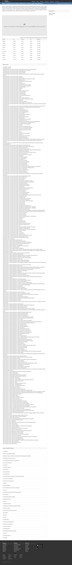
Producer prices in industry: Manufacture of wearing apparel (13, 365)
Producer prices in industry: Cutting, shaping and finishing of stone (14, 241)
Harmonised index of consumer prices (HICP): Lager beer (13, 134)
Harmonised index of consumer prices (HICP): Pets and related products (15, 193)
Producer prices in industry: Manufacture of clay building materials (14, 279)
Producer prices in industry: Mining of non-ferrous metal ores (13, 397)
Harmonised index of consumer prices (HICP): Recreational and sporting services (17, 205)
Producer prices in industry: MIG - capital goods (11, 377)
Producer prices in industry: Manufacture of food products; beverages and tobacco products (18, 297)
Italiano (9, 556)
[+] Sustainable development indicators (9, 530)
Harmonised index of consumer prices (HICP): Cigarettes (13, 88)
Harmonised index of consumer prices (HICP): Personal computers (14, 190)
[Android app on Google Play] (40, 548)
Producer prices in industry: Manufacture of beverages (12, 271)
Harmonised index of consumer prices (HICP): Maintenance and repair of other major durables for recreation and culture (23, 139)
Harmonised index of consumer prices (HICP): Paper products (13, 186)
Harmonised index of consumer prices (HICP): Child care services (14, 87)
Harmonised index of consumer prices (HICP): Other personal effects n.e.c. (16, 172)
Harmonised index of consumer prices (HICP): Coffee (12, 96)
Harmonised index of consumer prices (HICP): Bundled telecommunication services (17, 81)
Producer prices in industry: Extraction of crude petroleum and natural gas (15, 245)
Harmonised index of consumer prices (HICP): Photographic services (15, 196)
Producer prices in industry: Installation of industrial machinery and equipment (16, 252)
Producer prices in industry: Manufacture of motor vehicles (13, 319)
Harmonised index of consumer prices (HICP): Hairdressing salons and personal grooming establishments (21, 121)
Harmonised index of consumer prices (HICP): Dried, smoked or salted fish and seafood (18, 98)
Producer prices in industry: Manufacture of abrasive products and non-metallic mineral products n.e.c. (20, 255)
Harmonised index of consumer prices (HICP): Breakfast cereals (14, 80)
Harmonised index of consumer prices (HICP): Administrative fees (14, 71)
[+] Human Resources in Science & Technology (11, 487)
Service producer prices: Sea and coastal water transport (12, 437)
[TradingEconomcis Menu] (3, 1)
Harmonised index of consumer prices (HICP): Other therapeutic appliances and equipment (18, 181)
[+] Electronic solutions (7, 467)
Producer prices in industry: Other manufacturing (11, 398)
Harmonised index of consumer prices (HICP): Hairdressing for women (15, 120)
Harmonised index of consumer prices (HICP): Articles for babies (14, 72)
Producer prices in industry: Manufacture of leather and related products (15, 314)
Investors (26, 547)
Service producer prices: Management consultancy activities (13, 431)
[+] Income (4, 490)
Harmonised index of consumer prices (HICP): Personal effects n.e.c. (15, 191)
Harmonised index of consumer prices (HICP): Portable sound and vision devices (17, 198)
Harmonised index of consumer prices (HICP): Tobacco (12, 231)
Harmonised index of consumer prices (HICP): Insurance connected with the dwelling (17, 127)
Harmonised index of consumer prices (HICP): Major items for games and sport (16, 145)
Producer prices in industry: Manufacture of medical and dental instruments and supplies (18, 316)
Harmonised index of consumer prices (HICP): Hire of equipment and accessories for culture (19, 122)
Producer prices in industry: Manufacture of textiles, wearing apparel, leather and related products (19, 359)
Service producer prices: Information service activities (12, 429)
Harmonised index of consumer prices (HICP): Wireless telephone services (16, 237)
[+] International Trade (6, 499)
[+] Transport (5, 537)
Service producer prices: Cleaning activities (10, 424)
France (3, 57)
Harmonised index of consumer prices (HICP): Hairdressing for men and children (17, 119)
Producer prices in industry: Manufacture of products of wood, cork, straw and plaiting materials (19, 345)
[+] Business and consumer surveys (9, 458)
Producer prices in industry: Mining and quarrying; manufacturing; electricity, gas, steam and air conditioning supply (23, 392)
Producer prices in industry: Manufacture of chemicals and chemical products (16, 275)
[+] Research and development (8, 521)
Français (4, 558)
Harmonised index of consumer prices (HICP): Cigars (12, 89)
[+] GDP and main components (8, 480)
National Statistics (52, 13)
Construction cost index (7, 67)
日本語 (21, 556)
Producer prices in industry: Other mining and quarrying (12, 399)
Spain (3, 53)
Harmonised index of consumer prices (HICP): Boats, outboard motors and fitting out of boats (19, 78)
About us (26, 549)
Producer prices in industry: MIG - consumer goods (11, 378)
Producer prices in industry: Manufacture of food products (13, 295)
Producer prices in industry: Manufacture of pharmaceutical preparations (15, 341)
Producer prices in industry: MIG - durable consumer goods (13, 380)
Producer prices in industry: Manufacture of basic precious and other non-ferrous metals (18, 269)
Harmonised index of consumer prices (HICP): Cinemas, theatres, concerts (16, 90)
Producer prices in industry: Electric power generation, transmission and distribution (17, 242)
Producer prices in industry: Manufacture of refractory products (13, 348)
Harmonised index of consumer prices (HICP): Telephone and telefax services (16, 228)
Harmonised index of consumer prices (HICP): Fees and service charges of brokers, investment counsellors (21, 107)
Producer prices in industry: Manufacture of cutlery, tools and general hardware (16, 284)
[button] (69, 1)
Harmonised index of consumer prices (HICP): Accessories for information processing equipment (19, 69)
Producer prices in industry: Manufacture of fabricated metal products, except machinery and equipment (20, 294)
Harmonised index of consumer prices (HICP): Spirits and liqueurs (14, 222)
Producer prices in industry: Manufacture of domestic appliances (14, 287)
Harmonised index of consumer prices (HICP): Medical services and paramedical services (18, 146)
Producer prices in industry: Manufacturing (10, 372)
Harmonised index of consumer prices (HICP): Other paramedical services (16, 170)
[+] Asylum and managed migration (9, 453)
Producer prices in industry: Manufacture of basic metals (12, 265)
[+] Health (4, 483)
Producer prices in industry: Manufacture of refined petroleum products (15, 347)
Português (4, 557)
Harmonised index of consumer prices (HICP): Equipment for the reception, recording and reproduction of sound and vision (24, 106)
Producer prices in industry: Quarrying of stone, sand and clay (13, 408)
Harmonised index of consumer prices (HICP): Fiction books (13, 108)
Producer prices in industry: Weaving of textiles (11, 417)
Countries (4, 546)
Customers (27, 544)
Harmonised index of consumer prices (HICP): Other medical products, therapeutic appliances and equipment (22, 166)
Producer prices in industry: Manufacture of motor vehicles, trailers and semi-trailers (17, 320)
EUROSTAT (44, 8)
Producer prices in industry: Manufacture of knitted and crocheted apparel (15, 313)
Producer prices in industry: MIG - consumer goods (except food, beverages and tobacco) (18, 379)
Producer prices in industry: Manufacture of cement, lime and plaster (14, 274)
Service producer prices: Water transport (10, 443)
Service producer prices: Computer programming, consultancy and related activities (17, 425)
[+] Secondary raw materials (8, 524)
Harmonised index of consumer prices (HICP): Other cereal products (14, 158)
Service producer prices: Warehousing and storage (11, 442)
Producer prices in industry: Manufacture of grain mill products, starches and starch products (19, 308)
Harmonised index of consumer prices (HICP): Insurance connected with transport (17, 128)
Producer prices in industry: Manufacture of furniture (12, 300)
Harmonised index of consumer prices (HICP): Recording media (14, 204)
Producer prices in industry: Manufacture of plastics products (13, 342)
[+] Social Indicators (6, 528)
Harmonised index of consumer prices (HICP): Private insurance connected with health (18, 200)
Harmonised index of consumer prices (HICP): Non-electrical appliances (15, 157)
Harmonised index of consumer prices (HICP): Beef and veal (13, 77)
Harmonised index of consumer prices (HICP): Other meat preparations (15, 164)
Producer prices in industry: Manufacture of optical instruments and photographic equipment (19, 322)
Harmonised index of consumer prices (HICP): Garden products (14, 115)
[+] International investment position (9, 496)
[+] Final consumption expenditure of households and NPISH (13, 476)
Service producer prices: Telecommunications (11, 441)
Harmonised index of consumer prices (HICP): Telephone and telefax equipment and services (19, 226)
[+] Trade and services (7, 535)
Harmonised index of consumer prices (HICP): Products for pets (14, 202)
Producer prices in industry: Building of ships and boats (12, 239)
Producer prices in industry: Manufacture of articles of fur (12, 258)
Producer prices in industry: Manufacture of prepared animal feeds (14, 344)
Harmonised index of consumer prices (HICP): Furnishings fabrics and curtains (16, 114)
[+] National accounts (6, 508)
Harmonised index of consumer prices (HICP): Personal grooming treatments (16, 192)
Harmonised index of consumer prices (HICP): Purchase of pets (14, 203)
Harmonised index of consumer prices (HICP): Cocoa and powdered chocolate (16, 95)
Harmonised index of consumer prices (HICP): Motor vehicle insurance (15, 153)
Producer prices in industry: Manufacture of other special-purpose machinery (16, 333)
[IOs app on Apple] (40, 545)
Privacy (26, 551)
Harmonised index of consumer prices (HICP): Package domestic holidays (16, 184)
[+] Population (5, 512)
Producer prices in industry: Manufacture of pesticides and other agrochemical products (18, 340)
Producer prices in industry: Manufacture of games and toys (13, 303)
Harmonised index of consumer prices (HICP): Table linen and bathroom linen (16, 224)
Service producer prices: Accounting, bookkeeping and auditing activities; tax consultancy (18, 418)
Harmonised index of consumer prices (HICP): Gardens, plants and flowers (16, 116)
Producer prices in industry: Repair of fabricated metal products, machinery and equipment (18, 410)
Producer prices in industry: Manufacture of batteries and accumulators (15, 270)
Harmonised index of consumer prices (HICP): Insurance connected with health (16, 126)
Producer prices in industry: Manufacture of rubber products (13, 352)
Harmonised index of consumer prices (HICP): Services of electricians (15, 212)
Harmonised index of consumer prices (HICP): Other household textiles (15, 162)
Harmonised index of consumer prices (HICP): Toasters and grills (14, 230)
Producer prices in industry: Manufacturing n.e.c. (11, 373)
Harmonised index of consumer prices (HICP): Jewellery (12, 132)
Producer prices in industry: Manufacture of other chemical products (14, 324)
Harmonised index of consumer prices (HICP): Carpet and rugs (14, 83)
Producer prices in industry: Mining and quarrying (11, 386)
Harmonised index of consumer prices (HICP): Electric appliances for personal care (17, 102)
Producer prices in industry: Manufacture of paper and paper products (15, 338)
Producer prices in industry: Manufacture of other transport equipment (15, 335)
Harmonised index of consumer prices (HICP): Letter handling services (15, 136)
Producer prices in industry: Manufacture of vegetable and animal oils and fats (16, 364)
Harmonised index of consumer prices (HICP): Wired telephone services (15, 236)
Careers (26, 546)
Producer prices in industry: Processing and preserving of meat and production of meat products (19, 406)
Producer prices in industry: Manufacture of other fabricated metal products (16, 326)
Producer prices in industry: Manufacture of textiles (11, 358)
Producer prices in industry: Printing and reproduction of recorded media (15, 402)
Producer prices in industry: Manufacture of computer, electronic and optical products (17, 282)
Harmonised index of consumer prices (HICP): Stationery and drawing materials (16, 223)
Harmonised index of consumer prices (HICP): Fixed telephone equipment (16, 110)
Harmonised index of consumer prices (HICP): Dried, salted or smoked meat (16, 97)
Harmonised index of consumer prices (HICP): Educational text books (15, 101)
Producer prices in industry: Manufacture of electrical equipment (14, 292)
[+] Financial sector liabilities (8, 478)
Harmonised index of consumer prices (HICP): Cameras (12, 82)
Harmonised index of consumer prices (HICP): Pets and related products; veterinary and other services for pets (22, 194)
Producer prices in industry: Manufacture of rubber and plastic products (15, 350)
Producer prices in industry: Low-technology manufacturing (13, 254)
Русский (15, 554)
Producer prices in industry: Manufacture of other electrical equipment (15, 325)
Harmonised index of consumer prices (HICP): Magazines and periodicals (15, 138)
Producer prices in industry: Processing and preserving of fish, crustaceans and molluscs (18, 404)
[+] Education (5, 465)
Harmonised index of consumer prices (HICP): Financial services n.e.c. (15, 109)
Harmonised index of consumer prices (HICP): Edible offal (13, 100)
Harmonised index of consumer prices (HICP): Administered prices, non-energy (16, 70)
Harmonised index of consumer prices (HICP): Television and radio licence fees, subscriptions (19, 229)
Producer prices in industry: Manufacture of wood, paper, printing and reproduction (17, 371)
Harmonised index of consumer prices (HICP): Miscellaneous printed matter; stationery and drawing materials (22, 149)
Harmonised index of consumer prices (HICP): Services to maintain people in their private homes (19, 216)
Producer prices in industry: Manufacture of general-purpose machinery (15, 306)
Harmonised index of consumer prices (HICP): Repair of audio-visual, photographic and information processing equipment (24, 210)
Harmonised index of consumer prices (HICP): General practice (14, 117)
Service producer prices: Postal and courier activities (12, 435)
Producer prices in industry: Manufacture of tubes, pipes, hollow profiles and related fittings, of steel (20, 363)
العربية (15, 557)
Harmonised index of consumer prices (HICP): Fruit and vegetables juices (15, 112)
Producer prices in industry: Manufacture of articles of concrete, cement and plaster (17, 257)
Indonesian (10, 558)
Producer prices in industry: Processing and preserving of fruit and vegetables (16, 405)
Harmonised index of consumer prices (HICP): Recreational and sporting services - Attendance (19, 206)
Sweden (3, 41)
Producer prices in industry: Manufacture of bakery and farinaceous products (16, 261)
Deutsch (9, 554)
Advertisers (27, 548)
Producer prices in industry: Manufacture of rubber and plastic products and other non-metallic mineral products (22, 351)
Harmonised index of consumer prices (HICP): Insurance (12, 125)
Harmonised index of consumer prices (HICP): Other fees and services (15, 160)
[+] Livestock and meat (7, 503)
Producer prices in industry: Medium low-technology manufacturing (14, 376)
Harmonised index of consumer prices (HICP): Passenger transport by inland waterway (18, 187)
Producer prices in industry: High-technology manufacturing (13, 248)
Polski (9, 557)
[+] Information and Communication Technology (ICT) (12, 492)
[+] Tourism (5, 533)
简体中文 (21, 554)
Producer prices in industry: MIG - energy (10, 382)
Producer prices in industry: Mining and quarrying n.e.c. (12, 387)
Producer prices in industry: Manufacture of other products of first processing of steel (17, 332)
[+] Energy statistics (6, 471)
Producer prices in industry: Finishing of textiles (11, 247)
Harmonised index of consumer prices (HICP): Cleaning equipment (14, 91)
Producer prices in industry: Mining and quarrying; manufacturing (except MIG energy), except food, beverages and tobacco (24, 391)
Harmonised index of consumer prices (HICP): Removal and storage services (16, 209)
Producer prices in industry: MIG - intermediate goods (12, 384)
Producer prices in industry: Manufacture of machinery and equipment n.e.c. (16, 315)
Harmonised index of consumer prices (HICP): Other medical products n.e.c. (16, 165)
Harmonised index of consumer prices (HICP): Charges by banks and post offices (17, 85)
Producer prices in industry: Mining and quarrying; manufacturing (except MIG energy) (17, 390)
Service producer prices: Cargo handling (10, 423)
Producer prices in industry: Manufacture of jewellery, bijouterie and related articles (17, 312)
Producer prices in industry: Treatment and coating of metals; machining (15, 415)
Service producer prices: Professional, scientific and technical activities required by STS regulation (20, 436)
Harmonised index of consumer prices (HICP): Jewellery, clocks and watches (16, 133)
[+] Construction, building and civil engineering (11, 460)
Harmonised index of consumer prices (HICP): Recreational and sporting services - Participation (19, 207)
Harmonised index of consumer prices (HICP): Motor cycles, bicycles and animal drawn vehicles (19, 152)
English (4, 554)
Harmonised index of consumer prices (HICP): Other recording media (15, 177)
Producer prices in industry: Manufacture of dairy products (13, 286)
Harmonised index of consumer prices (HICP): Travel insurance (14, 234)
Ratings (4, 551)
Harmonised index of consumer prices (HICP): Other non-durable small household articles (18, 167)
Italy (3, 49)
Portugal (3, 55)
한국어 (21, 557)
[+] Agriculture (5, 451)
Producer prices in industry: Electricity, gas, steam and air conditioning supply (16, 243)
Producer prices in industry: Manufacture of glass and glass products (14, 307)
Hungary (3, 43)
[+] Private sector (6, 519)
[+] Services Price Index (7, 526)
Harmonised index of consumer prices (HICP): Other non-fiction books (15, 168)
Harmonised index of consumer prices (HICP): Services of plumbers (14, 215)
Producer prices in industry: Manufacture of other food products (14, 327)
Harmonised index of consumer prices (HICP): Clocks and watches (14, 94)
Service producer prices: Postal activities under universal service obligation (16, 434)
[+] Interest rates (5, 494)
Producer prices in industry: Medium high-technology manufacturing (14, 374)
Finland (3, 47)
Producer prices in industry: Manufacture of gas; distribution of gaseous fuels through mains (18, 305)
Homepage (4, 544)
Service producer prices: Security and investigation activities (13, 438)
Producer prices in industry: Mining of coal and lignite (12, 393)
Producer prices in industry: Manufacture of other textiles (12, 334)
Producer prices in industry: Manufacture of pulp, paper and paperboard (15, 346)
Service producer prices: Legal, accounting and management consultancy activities (17, 430)
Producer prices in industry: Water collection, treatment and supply (14, 416)
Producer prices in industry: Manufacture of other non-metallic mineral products (16, 329)
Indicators (4, 547)
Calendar (4, 548)
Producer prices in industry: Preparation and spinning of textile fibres (14, 401)
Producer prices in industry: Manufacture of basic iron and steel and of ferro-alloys (17, 264)
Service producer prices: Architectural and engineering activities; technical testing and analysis (19, 422)
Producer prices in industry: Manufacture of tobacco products (13, 360)
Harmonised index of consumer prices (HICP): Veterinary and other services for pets (17, 235)
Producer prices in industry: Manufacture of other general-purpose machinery (16, 328)
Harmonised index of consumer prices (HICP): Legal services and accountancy (16, 135)
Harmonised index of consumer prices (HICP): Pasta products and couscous (16, 189)
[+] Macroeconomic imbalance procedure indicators (12, 505)
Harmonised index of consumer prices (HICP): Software (12, 219)
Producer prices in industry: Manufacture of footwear (12, 299)
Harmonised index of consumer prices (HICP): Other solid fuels (14, 179)
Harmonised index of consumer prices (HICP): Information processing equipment (17, 123)
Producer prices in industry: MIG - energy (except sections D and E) (14, 383)
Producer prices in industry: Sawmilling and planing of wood (13, 411)
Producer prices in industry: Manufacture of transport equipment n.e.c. (15, 361)
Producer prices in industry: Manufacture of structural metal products (14, 355)
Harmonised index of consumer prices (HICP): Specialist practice (14, 220)
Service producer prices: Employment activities (11, 427)
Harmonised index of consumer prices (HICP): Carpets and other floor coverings (17, 84)
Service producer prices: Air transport (9, 421)
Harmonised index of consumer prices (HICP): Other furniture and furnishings (16, 161)
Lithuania (4, 59)
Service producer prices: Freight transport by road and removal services (15, 428)
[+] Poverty (5, 515)
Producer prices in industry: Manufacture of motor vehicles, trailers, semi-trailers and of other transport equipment (22, 321)
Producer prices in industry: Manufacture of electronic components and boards (16, 293)
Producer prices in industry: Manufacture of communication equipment (15, 281)
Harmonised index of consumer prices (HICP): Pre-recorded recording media (16, 199)
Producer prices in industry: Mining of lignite (10, 395)
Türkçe (15, 556)
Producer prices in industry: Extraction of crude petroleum (13, 244)
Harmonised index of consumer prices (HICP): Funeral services (14, 113)
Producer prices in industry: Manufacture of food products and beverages (15, 296)
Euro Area (4, 51)
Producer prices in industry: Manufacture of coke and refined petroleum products (17, 280)
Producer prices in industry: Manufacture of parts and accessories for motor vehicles (17, 339)
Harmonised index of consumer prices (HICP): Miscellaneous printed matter (16, 148)
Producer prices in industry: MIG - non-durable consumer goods (14, 385)
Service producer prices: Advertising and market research (13, 419)
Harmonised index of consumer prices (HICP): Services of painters (14, 213)
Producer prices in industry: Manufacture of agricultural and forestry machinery (16, 256)
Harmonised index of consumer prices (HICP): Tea (11, 225)
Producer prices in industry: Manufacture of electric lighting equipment (15, 288)
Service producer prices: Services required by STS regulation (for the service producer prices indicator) (20, 440)
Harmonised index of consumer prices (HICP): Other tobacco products (15, 183)
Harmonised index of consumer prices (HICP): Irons (12, 130)
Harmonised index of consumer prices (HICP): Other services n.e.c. (14, 178)
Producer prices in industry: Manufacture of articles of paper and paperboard (16, 260)
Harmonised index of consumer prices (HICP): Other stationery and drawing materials (17, 180)
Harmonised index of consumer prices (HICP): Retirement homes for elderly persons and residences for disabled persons (24, 211)
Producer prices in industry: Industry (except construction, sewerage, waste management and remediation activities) (23, 249)
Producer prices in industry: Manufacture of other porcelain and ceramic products (17, 331)
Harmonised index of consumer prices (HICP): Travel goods (13, 232)
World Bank (51, 14)
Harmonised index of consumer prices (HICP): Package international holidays (16, 185)
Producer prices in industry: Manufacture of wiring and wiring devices (15, 367)
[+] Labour (4, 501)
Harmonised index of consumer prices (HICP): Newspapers (13, 155)
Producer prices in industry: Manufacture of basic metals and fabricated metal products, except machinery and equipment (24, 267)
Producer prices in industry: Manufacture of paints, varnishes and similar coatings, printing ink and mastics (21, 337)
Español (4, 556)
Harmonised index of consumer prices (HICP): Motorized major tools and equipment (17, 154)
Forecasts (4, 549)
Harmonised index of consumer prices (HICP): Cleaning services (14, 93)
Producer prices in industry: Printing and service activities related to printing (16, 403)
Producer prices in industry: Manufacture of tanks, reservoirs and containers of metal (17, 357)
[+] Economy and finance (7, 462)
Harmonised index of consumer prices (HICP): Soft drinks (13, 218)
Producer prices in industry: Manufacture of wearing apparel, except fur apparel (16, 366)
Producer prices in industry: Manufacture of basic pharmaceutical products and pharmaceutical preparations (21, 268)
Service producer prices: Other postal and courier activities (13, 432)
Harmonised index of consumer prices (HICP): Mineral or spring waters (15, 147)
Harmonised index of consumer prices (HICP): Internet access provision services (17, 129)
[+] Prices (4, 517)
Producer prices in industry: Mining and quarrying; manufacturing (14, 389)
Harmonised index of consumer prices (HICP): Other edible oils (14, 159)
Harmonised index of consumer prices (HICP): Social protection (14, 217)
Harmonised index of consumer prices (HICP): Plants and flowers (14, 197)
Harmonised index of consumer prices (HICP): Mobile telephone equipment (16, 151)
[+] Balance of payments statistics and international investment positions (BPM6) (17, 455)
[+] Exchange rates (6, 474)
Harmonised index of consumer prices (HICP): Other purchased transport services (17, 175)
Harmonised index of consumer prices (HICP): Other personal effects (15, 171)
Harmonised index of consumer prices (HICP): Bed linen (12, 76)
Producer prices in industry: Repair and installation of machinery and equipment (16, 409)
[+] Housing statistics (6, 485)
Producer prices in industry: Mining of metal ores (11, 396)
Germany (4, 45)
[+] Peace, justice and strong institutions (10, 510)
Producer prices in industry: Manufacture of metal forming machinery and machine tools (18, 318)
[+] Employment (5, 469)
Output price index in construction (8, 238)
